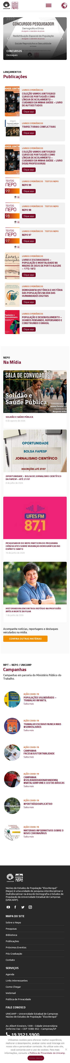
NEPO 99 (26, 185)
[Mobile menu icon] (48, 5)
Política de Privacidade (18, 999)
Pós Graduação (14, 953)
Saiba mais (29, 704)
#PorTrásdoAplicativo (38, 803)
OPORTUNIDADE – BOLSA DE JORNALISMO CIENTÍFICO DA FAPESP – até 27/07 (33, 477)
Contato (10, 959)
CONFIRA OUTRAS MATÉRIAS (25, 638)
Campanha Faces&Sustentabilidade (39, 752)
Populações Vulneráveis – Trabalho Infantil (40, 699)
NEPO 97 (26, 234)
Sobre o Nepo (13, 922)
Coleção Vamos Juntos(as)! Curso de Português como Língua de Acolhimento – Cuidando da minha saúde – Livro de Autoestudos (42, 99)
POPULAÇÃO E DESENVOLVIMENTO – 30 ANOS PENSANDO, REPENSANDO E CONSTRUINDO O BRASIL (42, 320)
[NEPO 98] (12, 213)
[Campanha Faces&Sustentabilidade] (12, 752)
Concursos (14, 51)
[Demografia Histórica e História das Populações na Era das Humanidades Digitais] (12, 295)
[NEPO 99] (12, 188)
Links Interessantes (17, 980)
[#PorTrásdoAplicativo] (12, 806)
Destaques (12, 55)
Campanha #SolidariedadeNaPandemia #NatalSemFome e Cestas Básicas (44, 780)
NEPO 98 (26, 210)
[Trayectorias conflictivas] (12, 130)
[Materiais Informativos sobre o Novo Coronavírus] (12, 832)
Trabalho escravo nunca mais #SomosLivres (42, 725)
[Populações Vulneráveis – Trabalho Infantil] (12, 699)
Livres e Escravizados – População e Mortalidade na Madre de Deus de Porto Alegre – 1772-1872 (41, 264)
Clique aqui (29, 111)
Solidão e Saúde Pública (19, 417)
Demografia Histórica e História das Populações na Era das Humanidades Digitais (42, 293)
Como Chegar (13, 986)
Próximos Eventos (16, 947)
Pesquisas (11, 928)
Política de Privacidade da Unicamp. (47, 1053)
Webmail (11, 993)
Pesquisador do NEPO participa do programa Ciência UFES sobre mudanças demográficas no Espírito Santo (33, 546)
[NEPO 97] (12, 238)
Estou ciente (35, 1058)
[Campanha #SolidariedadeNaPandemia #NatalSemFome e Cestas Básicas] (12, 779)
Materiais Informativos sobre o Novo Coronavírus (43, 832)
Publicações (12, 941)
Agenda (10, 974)
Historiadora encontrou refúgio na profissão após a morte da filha (33, 610)
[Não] (66, 1049)
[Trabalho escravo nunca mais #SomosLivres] (12, 726)
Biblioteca (11, 935)
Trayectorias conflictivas (39, 126)
